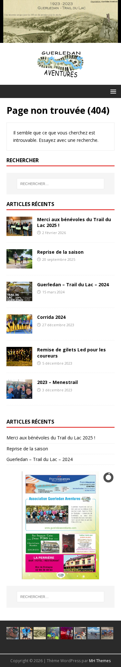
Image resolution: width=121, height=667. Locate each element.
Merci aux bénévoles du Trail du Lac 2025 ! (74, 222)
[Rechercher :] (60, 183)
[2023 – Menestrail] (19, 395)
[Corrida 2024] (19, 330)
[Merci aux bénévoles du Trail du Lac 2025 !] (19, 232)
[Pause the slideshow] (94, 525)
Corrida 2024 (51, 317)
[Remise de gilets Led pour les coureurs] (19, 362)
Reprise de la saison (60, 252)
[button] (112, 91)
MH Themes (100, 660)
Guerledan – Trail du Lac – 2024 (73, 284)
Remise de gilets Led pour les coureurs (71, 352)
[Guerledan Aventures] (60, 39)
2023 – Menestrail (57, 382)
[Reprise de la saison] (19, 265)
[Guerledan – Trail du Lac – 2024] (19, 297)
